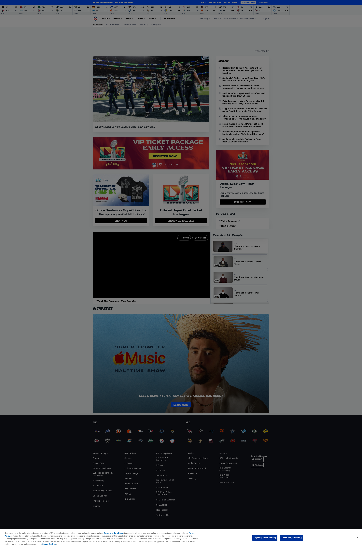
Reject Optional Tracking (265, 538)
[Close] (357, 538)
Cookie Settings (49, 544)
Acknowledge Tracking (291, 538)
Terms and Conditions (113, 533)
